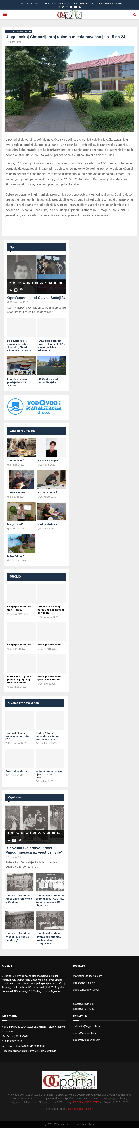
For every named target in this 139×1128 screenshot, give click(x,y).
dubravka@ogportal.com (87, 1026)
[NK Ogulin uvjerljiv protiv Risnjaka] (51, 365)
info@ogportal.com (84, 982)
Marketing (65, 3)
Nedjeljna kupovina (19, 644)
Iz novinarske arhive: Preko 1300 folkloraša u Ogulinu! (18, 898)
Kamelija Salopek (48, 460)
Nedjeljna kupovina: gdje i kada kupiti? (49, 678)
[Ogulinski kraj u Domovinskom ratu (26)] (19, 720)
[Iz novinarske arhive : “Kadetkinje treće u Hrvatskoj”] (19, 920)
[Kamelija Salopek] (51, 447)
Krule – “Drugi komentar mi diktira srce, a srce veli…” (47, 736)
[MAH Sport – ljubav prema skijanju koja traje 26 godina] (21, 663)
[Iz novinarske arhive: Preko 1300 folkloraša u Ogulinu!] (19, 882)
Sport (14, 247)
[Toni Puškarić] (21, 447)
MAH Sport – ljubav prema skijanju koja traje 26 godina (19, 679)
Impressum (50, 3)
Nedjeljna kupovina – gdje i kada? (20, 608)
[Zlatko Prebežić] (21, 479)
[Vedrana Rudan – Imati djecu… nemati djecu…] (50, 758)
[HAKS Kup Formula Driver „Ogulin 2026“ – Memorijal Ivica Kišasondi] (51, 327)
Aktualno (10, 32)
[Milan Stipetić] (21, 543)
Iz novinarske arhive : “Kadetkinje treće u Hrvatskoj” (18, 936)
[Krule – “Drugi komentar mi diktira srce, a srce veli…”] (50, 720)
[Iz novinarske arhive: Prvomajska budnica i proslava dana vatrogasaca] (50, 920)
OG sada (19, 32)
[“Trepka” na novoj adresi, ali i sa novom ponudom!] (51, 593)
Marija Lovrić (15, 524)
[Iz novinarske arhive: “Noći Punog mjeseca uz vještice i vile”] (34, 824)
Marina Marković (47, 524)
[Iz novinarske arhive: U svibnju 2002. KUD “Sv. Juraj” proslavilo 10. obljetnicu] (50, 882)
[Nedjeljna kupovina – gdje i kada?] (21, 593)
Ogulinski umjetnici (23, 430)
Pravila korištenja (85, 3)
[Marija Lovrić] (21, 511)
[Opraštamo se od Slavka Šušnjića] (36, 274)
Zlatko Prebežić (16, 492)
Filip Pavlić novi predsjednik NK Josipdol (17, 382)
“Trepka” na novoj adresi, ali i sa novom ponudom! (50, 609)
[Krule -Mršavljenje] (19, 758)
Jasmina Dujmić (47, 492)
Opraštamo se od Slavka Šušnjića (36, 298)
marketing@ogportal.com (87, 975)
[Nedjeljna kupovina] (21, 631)
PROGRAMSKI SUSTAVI (86, 1102)
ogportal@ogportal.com (86, 989)
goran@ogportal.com (85, 1033)
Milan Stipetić (15, 556)
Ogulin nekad (17, 797)
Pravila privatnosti (110, 3)
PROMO (15, 576)
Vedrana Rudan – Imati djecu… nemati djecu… (49, 774)
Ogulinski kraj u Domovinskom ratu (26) (17, 736)
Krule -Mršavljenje (16, 771)
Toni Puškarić (15, 460)
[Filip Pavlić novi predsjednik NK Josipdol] (21, 365)
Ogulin (28, 32)
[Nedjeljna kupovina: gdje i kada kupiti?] (51, 663)
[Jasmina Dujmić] (51, 479)
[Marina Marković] (51, 511)
